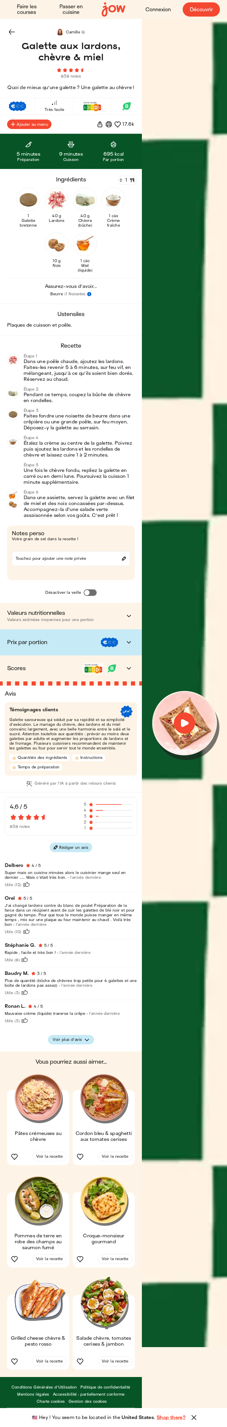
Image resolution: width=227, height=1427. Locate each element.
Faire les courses (27, 9)
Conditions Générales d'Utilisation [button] (44, 1387)
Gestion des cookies (88, 1401)
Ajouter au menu (32, 124)
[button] (12, 32)
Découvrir (201, 9)
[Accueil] (113, 9)
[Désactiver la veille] (90, 592)
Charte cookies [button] (51, 1401)
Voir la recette (49, 1156)
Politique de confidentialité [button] (105, 1387)
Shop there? (171, 1417)
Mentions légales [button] (33, 1394)
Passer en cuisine (71, 9)
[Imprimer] (109, 124)
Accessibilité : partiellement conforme (89, 1394)
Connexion (158, 9)
